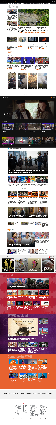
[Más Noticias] (28, 94)
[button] (1, 109)
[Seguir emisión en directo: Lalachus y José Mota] (21, 141)
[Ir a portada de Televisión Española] (18, 403)
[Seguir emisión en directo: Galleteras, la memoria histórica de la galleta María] (21, 128)
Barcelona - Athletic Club (8, 393)
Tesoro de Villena (22, 393)
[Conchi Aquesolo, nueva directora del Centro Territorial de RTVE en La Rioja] (23, 364)
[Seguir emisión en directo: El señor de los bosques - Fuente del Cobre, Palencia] (34, 141)
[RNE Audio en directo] (5, 1)
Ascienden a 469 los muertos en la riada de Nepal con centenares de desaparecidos (31, 32)
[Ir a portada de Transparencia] (39, 403)
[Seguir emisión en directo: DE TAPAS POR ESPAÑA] (34, 128)
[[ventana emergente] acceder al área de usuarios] (52, 1)
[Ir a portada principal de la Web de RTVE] (11, 403)
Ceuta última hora (15, 393)
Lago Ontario (44, 393)
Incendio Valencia (29, 393)
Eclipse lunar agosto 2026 (37, 393)
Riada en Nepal (50, 393)
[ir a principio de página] (55, 424)
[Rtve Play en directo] (4, 1)
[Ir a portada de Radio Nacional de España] (26, 403)
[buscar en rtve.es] (54, 1)
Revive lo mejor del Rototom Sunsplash (11, 311)
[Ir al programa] (28, 109)
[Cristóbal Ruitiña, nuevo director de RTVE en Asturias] (42, 377)
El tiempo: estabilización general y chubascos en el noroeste (12, 51)
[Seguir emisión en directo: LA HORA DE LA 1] (8, 128)
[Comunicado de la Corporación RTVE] (32, 377)
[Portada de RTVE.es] (15, 1)
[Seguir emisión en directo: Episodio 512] (48, 141)
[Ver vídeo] (8, 264)
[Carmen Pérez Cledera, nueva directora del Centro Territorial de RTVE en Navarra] (32, 365)
